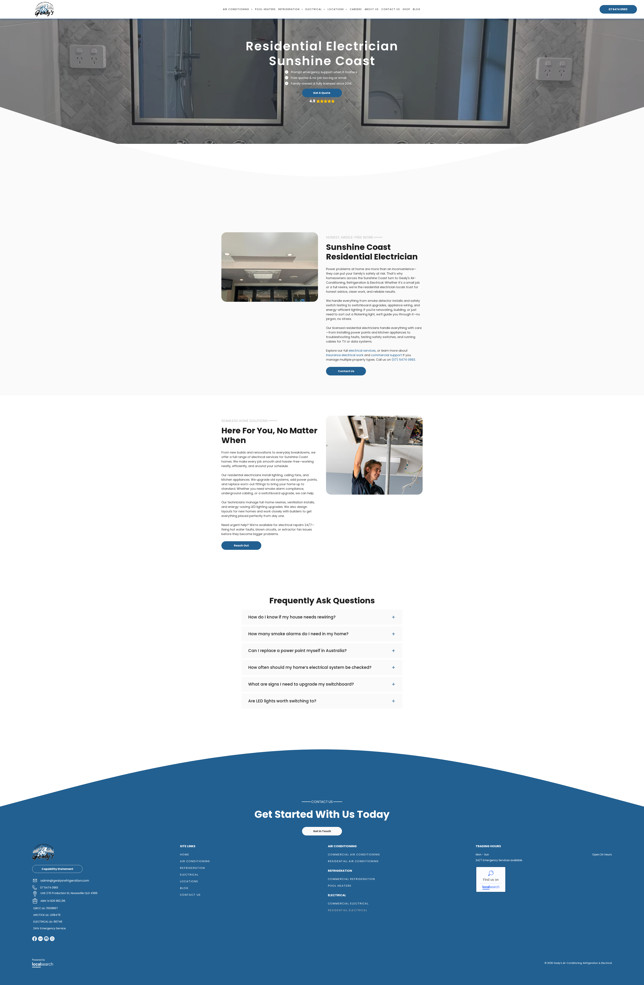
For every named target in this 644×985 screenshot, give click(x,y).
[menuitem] (238, 9)
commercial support (386, 355)
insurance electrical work (344, 355)
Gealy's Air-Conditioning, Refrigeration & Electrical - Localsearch (490, 879)
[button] (321, 617)
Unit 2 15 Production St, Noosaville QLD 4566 (68, 893)
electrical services (362, 350)
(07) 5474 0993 (403, 359)
